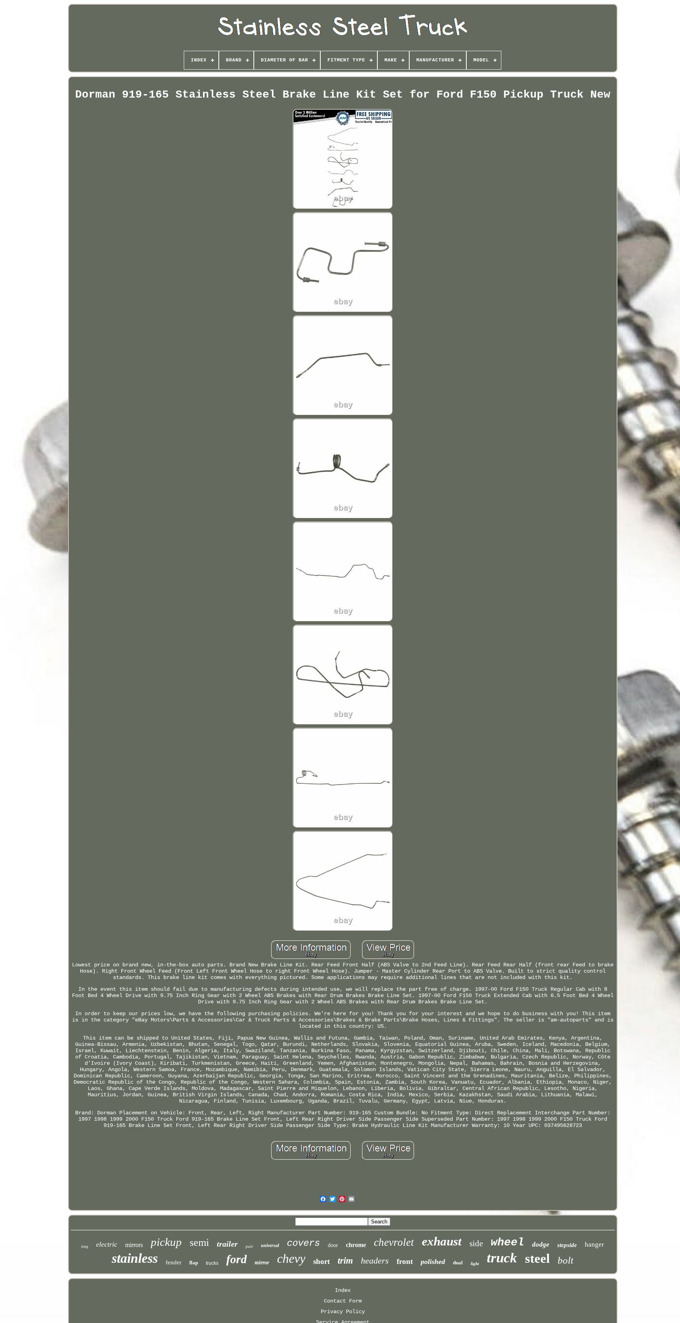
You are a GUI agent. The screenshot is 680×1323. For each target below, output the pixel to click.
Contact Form (343, 1301)
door (333, 1245)
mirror (262, 1263)
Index (343, 1290)
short (321, 1261)
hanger (594, 1244)
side (476, 1243)
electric (106, 1244)
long (84, 1246)
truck (502, 1258)
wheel (507, 1242)
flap (193, 1263)
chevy (291, 1258)
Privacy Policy (343, 1311)
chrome (356, 1245)
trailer (227, 1244)
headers (375, 1261)
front (405, 1261)
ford (236, 1259)
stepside (567, 1245)
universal (270, 1245)
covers (303, 1243)
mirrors (134, 1245)
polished (433, 1262)
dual (458, 1263)
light (475, 1263)
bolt (565, 1260)
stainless (135, 1258)
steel (537, 1258)
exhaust (442, 1241)
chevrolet (394, 1242)
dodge (540, 1244)
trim (345, 1261)
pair (249, 1246)
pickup (166, 1242)
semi (199, 1242)
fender (173, 1262)
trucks (212, 1263)
